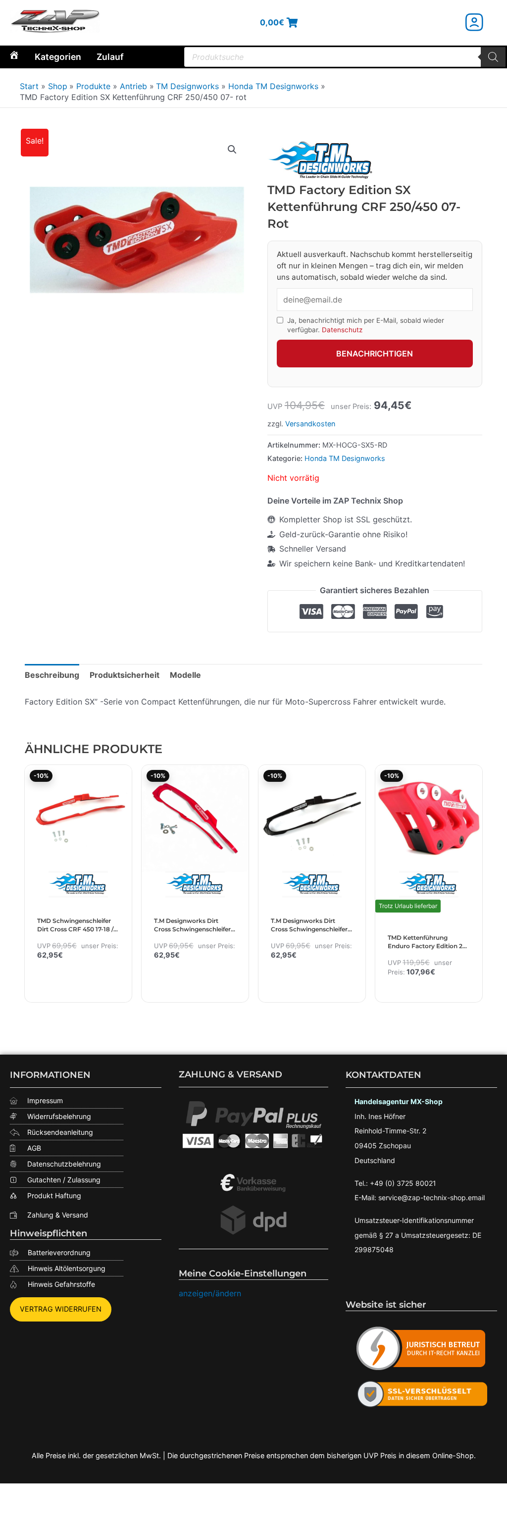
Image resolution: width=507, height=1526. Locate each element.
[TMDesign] (321, 161)
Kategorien (58, 56)
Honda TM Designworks (344, 458)
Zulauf (110, 56)
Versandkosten (310, 423)
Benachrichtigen (374, 353)
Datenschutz (342, 330)
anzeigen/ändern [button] (210, 1293)
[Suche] (493, 57)
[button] (232, 149)
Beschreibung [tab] (52, 675)
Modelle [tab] (185, 675)
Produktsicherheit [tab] (124, 675)
